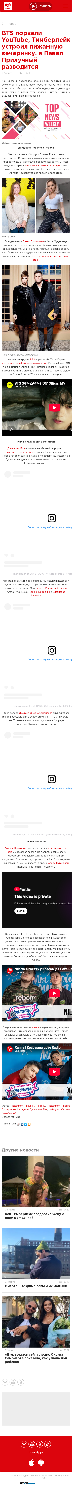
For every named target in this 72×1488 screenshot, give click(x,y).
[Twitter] (25, 1123)
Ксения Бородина (40, 592)
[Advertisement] (36, 1409)
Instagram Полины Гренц (28, 1106)
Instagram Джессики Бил (32, 1110)
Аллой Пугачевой (58, 863)
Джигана (24, 713)
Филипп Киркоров (15, 848)
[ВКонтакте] (22, 1123)
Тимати (39, 588)
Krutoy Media (62, 1475)
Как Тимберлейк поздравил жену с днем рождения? (34, 1216)
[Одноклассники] (29, 1123)
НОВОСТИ (13, 24)
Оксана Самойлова (41, 713)
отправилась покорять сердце (42, 166)
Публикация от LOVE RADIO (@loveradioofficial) (39, 573)
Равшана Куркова (56, 588)
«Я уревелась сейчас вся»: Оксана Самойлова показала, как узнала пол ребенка (36, 1358)
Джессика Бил (16, 449)
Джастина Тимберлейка (19, 452)
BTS (32, 360)
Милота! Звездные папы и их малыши (36, 1286)
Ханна (35, 1027)
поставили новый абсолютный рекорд (24, 363)
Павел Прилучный (33, 242)
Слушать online (44, 6)
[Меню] (65, 6)
